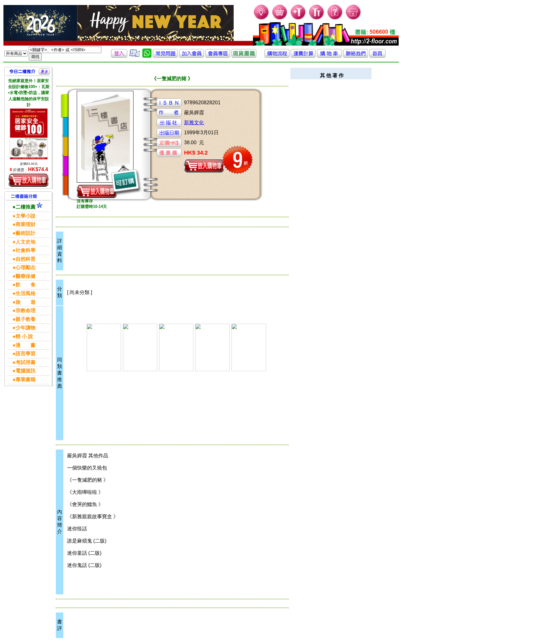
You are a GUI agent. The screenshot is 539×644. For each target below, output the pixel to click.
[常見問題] (335, 19)
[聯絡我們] (355, 56)
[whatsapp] (147, 56)
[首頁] (353, 19)
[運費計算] (303, 56)
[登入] (119, 56)
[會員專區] (217, 56)
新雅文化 (194, 122)
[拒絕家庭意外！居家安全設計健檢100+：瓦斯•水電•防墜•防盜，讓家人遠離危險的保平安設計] (29, 134)
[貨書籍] (243, 56)
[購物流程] (277, 56)
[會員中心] (316, 19)
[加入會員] (298, 19)
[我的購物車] (280, 19)
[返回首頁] (377, 56)
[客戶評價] (135, 56)
